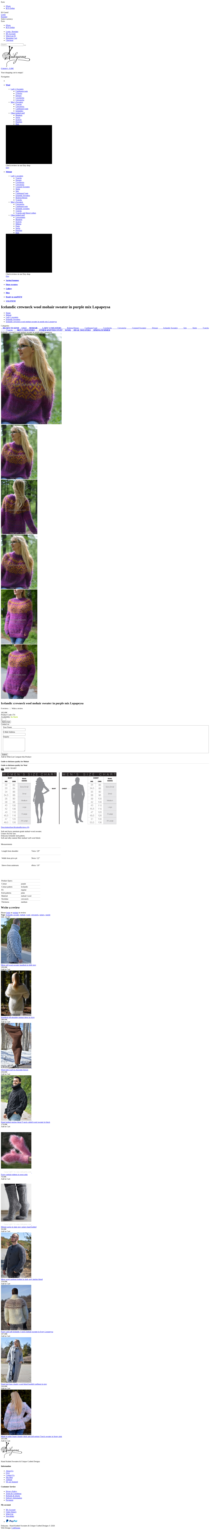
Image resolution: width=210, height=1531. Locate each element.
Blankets (19, 115)
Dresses (19, 96)
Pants (18, 226)
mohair (22, 915)
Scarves (19, 120)
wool (28, 915)
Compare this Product (23, 757)
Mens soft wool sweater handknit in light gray (18, 965)
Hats (17, 124)
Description (5, 827)
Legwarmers (20, 217)
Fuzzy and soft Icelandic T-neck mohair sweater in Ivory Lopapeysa (27, 1332)
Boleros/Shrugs (21, 198)
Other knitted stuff (18, 113)
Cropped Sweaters (23, 187)
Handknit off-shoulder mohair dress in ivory (18, 1017)
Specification (15, 827)
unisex (41, 915)
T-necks (19, 104)
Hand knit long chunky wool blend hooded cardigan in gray (24, 1384)
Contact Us (10, 1475)
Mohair (8, 315)
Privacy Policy (11, 1491)
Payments (9, 1500)
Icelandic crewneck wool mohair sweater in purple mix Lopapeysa (31, 322)
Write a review (17, 708)
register (15, 913)
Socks (18, 117)
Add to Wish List (7, 757)
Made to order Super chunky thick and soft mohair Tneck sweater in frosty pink (31, 1436)
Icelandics (19, 111)
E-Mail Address (9, 732)
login (8, 913)
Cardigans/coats (22, 91)
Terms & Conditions (13, 1494)
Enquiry (6, 737)
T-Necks (19, 93)
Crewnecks (20, 100)
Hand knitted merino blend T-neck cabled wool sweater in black (25, 1122)
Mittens (18, 224)
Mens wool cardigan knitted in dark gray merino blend (22, 1279)
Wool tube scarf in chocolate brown (14, 1070)
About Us (9, 1471)
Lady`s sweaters (17, 176)
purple (47, 915)
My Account (10, 1510)
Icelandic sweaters (23, 209)
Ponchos (19, 122)
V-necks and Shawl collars (26, 213)
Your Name (7, 727)
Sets (17, 191)
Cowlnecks (20, 98)
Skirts (18, 189)
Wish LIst (9, 1514)
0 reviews (4, 708)
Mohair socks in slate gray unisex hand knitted (18, 1227)
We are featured (12, 1482)
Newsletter (10, 1516)
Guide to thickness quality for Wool (14, 765)
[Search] (25, 45)
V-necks (19, 200)
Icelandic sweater (12, 915)
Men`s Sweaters (17, 102)
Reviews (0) (24, 827)
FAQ (8, 1473)
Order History (11, 1512)
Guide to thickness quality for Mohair (15, 761)
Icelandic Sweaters (23, 195)
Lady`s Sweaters (17, 89)
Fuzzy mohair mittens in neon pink (14, 1175)
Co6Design (15, 1528)
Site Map (9, 1477)
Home (8, 313)
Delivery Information (14, 1498)
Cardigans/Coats (22, 109)
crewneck (35, 915)
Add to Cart (5, 969)
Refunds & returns (13, 1496)
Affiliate (9, 1480)
